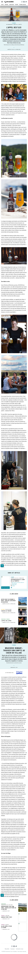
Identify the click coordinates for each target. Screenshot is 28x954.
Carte (2, 4)
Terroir (6, 4)
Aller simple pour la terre (6, 926)
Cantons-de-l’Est (14, 667)
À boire (16, 4)
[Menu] (2, 2)
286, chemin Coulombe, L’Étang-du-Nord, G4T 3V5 (18, 583)
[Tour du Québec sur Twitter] (26, 2)
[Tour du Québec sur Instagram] (22, 2)
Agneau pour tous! (6, 917)
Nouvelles (7, 949)
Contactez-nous (19, 949)
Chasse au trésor (6, 611)
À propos (13, 949)
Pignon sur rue (22, 4)
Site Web (13, 585)
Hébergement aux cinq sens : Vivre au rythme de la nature (8, 908)
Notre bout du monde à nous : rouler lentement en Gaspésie (8, 600)
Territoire (11, 4)
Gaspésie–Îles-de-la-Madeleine (14, 49)
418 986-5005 (14, 584)
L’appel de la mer (6, 620)
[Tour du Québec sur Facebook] (24, 2)
